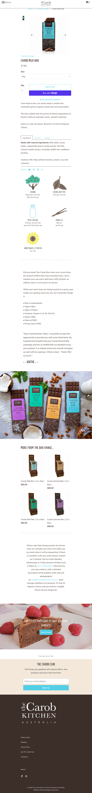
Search (23, 769)
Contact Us (24, 757)
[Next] (64, 35)
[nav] (6, 4)
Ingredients (27, 138)
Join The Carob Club (27, 752)
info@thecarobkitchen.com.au (44, 579)
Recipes (47, 138)
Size (23, 71)
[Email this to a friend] (42, 169)
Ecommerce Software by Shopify (55, 787)
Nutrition (37, 138)
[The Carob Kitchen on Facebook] (22, 776)
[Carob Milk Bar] (48, 35)
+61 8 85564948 (44, 566)
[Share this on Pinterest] (38, 169)
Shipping (24, 742)
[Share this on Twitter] (29, 169)
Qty (22, 85)
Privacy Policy (25, 747)
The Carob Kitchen (38, 787)
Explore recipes (46, 632)
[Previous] (32, 35)
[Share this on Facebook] (33, 169)
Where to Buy (25, 737)
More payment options (50, 99)
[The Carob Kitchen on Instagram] (26, 776)
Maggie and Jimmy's (52, 790)
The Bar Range (27, 56)
